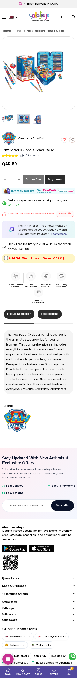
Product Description (19, 314)
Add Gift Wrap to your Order (36, 258)
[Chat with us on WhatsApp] (72, 656)
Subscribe (62, 505)
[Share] (72, 140)
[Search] (71, 17)
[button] (64, 17)
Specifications (49, 314)
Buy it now (55, 179)
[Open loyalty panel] (8, 659)
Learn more (59, 234)
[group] (38, 73)
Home (6, 31)
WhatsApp (16, 205)
